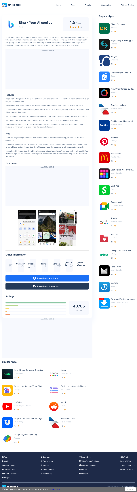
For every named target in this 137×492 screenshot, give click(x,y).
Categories (106, 5)
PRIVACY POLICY (126, 469)
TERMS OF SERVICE (127, 465)
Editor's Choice (127, 5)
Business (46, 457)
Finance (84, 469)
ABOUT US (124, 457)
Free (73, 5)
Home (58, 5)
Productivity (47, 474)
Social (6, 461)
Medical (46, 465)
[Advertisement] (47, 70)
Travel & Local (9, 469)
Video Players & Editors (90, 461)
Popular (88, 5)
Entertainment (48, 461)
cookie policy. (54, 489)
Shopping (7, 478)
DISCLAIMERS (125, 461)
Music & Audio (48, 469)
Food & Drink (86, 457)
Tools (21, 27)
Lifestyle (84, 474)
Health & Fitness (10, 474)
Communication (10, 465)
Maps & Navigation (88, 465)
